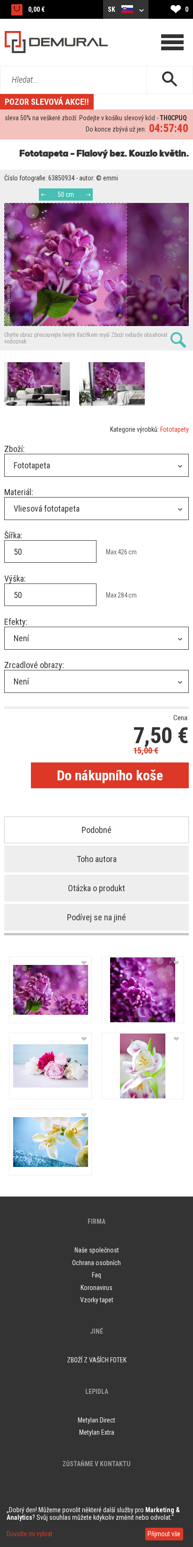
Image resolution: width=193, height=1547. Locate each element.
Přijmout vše (164, 1534)
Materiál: (18, 492)
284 (122, 595)
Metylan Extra (96, 1432)
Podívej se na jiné (96, 917)
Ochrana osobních (96, 1263)
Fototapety (174, 429)
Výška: (15, 578)
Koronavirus (96, 1287)
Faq (96, 1275)
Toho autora (97, 859)
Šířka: (13, 535)
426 (122, 552)
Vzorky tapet (96, 1300)
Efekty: (16, 622)
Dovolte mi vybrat (29, 1534)
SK (112, 9)
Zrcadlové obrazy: (34, 665)
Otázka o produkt (96, 888)
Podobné (96, 830)
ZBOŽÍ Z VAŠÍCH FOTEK (96, 1360)
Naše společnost (96, 1250)
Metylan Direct (96, 1420)
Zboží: (14, 449)
